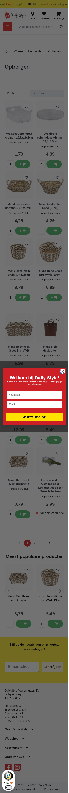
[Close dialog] (62, 371)
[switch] (8, 787)
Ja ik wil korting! (34, 416)
